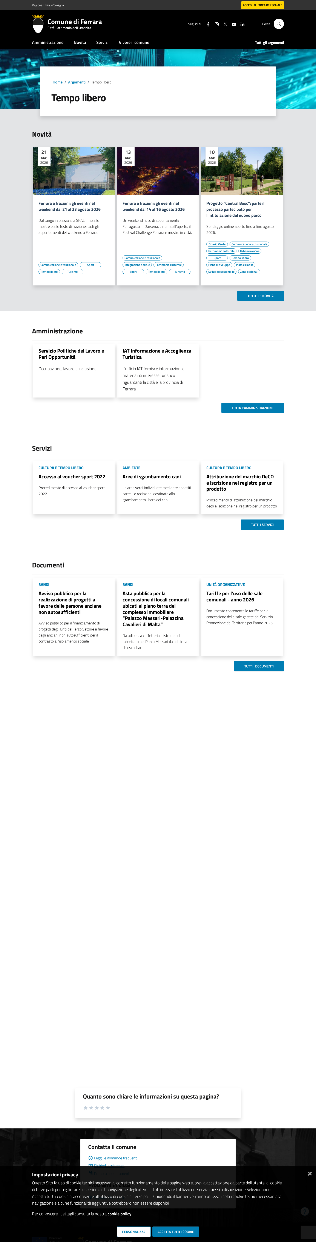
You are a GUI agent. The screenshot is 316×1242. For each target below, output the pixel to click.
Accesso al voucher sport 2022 (71, 476)
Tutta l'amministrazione (253, 407)
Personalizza (134, 1231)
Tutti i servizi (262, 524)
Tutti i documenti (259, 666)
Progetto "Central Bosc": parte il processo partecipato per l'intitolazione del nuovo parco (235, 209)
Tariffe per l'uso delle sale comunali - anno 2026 (234, 596)
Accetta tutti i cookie (176, 1231)
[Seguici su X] (223, 23)
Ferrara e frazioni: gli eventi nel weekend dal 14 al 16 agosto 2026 (154, 206)
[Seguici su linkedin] (240, 23)
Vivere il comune (134, 42)
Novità (80, 42)
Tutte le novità (261, 295)
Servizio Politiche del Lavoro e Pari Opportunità (71, 354)
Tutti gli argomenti (269, 42)
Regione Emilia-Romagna (48, 5)
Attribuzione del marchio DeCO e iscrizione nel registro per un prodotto (240, 483)
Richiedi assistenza (109, 1166)
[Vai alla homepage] (40, 24)
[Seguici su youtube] (232, 23)
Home (58, 82)
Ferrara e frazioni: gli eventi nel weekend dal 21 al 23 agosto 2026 (69, 206)
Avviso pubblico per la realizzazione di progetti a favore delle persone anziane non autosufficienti (69, 602)
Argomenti (77, 82)
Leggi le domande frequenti (116, 1158)
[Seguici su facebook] (206, 23)
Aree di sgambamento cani (152, 476)
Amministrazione (47, 42)
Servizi (102, 42)
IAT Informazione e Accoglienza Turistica (157, 354)
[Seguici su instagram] (215, 23)
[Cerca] (279, 24)
